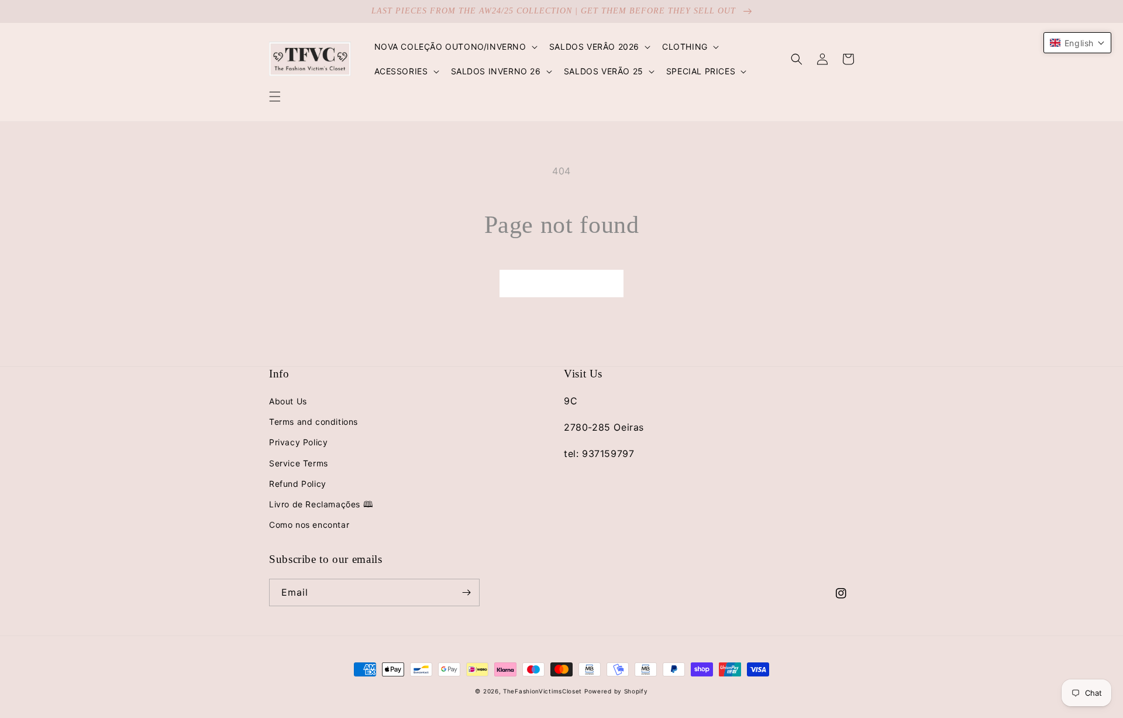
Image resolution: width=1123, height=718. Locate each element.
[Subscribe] (466, 592)
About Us (288, 401)
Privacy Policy (298, 442)
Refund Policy (297, 484)
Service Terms (298, 463)
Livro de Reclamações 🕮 (321, 504)
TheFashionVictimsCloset (542, 691)
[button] (275, 96)
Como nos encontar (309, 525)
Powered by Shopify (616, 691)
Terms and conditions (313, 422)
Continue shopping (561, 282)
